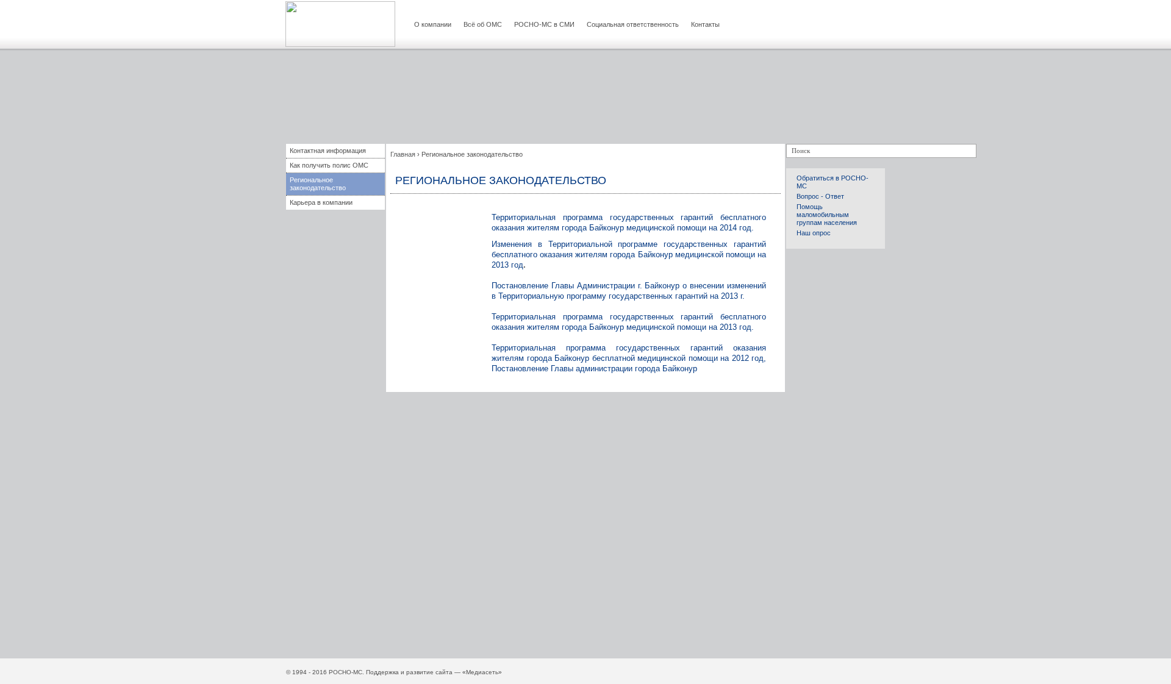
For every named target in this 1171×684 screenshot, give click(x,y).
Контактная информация (328, 150)
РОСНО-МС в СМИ (544, 24)
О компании (432, 24)
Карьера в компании (321, 202)
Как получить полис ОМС (329, 165)
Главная (402, 154)
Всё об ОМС (483, 24)
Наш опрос (814, 233)
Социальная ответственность (633, 24)
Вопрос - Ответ (820, 196)
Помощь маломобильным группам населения (827, 214)
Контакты (705, 24)
